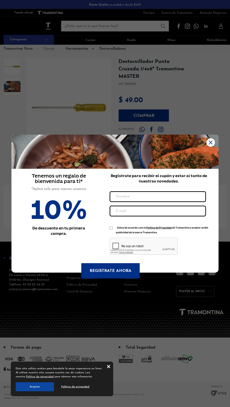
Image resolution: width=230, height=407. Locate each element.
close (108, 366)
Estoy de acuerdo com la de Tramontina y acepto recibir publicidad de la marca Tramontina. (162, 229)
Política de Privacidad (159, 228)
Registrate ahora (110, 271)
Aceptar (35, 386)
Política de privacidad (40, 376)
